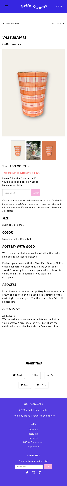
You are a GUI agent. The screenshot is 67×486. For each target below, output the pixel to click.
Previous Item (12, 23)
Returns (33, 433)
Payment (33, 438)
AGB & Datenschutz (34, 442)
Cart (59, 6)
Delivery (33, 429)
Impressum (34, 446)
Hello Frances (11, 44)
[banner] (34, 6)
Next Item (57, 23)
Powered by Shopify (44, 415)
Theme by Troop (21, 415)
